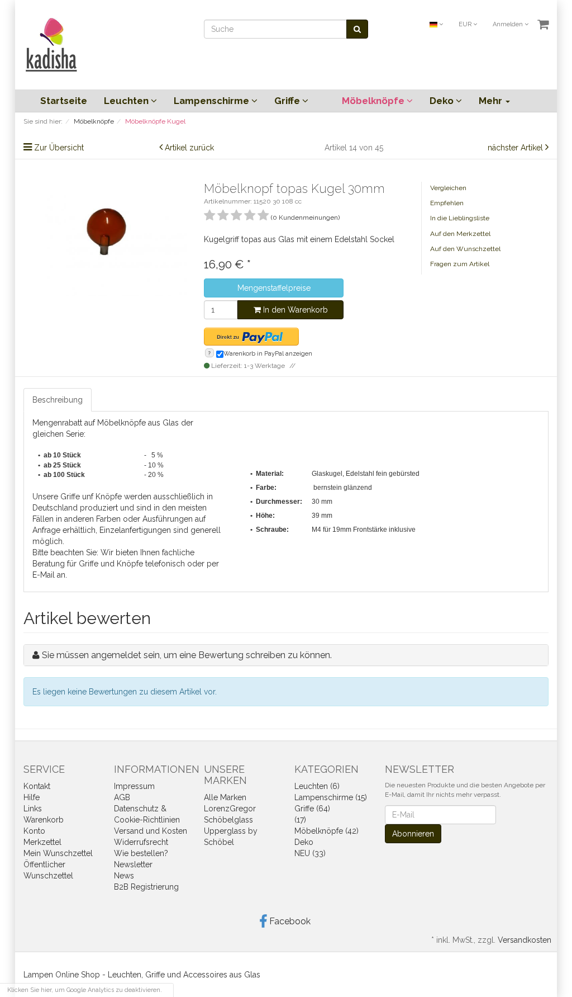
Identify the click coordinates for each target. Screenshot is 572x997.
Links (32, 808)
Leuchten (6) (317, 786)
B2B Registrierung (146, 886)
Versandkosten (524, 939)
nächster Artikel (516, 147)
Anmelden (509, 24)
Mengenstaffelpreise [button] (274, 287)
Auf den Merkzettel (460, 234)
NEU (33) (310, 853)
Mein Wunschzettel (58, 853)
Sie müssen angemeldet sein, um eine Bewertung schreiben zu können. (187, 655)
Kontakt (36, 786)
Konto (34, 830)
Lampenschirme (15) (330, 797)
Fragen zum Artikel (459, 264)
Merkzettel (42, 842)
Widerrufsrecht (141, 842)
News (124, 875)
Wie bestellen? (141, 853)
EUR (466, 24)
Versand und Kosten (150, 830)
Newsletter (133, 864)
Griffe (288, 100)
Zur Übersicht (59, 147)
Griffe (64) (312, 808)
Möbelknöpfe (374, 100)
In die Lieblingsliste (459, 218)
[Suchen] (357, 29)
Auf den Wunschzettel (465, 249)
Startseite (63, 100)
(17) (300, 819)
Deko (443, 100)
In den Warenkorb (294, 309)
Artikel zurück (189, 147)
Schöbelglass (228, 819)
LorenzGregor (230, 808)
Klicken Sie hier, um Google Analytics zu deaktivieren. (84, 990)
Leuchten (127, 100)
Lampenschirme (212, 100)
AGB (122, 797)
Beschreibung (57, 399)
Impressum (134, 786)
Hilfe (31, 797)
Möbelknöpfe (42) (326, 830)
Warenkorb (43, 819)
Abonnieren (413, 833)
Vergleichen (448, 188)
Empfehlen (447, 203)
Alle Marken (225, 797)
